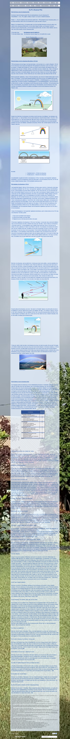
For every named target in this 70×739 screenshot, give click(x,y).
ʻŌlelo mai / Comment (19, 736)
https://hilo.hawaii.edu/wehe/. (32, 695)
